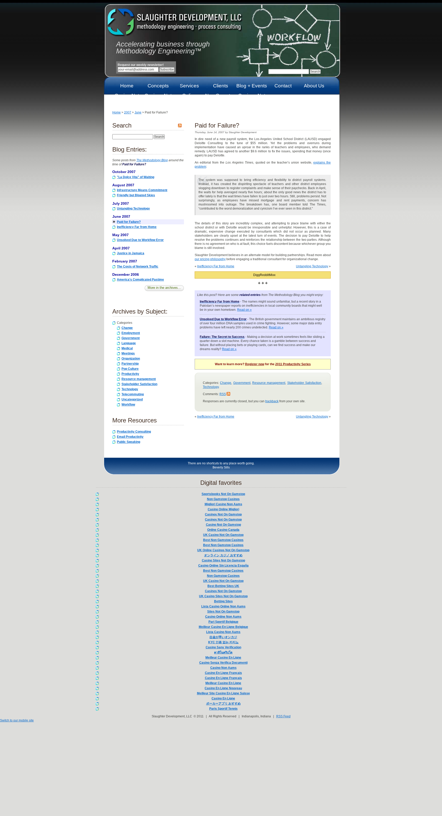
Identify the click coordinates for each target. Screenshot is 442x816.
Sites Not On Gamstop (223, 611)
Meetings (128, 353)
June (138, 112)
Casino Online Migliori (223, 509)
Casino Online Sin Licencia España (223, 565)
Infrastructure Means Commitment (142, 190)
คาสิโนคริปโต (223, 652)
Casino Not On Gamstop (127, 98)
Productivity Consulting (134, 431)
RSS (222, 394)
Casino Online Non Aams (223, 616)
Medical (127, 348)
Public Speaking (128, 442)
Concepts (158, 85)
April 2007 (121, 248)
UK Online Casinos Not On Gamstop (223, 550)
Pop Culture (130, 369)
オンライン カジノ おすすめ (223, 555)
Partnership (130, 363)
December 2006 (125, 274)
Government (130, 338)
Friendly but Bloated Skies (136, 195)
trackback (272, 401)
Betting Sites (223, 601)
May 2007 (120, 235)
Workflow (128, 404)
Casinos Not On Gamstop (158, 98)
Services (189, 85)
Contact (283, 85)
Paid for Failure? (129, 222)
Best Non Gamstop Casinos (223, 540)
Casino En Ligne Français (223, 673)
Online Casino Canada (223, 530)
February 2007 (124, 261)
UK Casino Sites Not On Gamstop (223, 596)
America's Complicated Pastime (140, 279)
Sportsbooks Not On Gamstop (223, 494)
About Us (314, 85)
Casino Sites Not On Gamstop (223, 560)
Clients (220, 85)
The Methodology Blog (152, 160)
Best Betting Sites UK (223, 586)
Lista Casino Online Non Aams (223, 606)
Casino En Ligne (223, 698)
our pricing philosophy (210, 259)
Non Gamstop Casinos (223, 499)
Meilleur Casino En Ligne (223, 657)
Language (128, 343)
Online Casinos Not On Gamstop (189, 100)
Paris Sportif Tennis (223, 708)
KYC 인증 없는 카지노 (223, 642)
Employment (130, 333)
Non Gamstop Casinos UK (220, 98)
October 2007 (124, 172)
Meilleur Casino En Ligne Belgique (223, 627)
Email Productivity (130, 437)
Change (127, 328)
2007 (127, 112)
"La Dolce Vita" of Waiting (135, 177)
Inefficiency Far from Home (137, 227)
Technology (129, 389)
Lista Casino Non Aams (223, 632)
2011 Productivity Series (293, 364)
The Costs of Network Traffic (137, 266)
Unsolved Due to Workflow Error (140, 240)
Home (127, 85)
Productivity (130, 374)
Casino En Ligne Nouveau (223, 688)
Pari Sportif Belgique (223, 622)
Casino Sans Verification (223, 647)
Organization (130, 358)
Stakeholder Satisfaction (139, 384)
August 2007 (123, 185)
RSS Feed (283, 716)
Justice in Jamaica (130, 253)
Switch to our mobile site (17, 720)
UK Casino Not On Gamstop (223, 535)
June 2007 (121, 216)
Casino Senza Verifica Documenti (223, 662)
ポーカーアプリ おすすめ (223, 703)
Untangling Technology (133, 208)
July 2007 (120, 203)
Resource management (138, 379)
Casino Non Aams (223, 668)
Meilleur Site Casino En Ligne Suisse (223, 693)
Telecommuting (132, 394)
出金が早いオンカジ (223, 637)
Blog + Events (251, 85)
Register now (254, 364)
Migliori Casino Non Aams (223, 504)
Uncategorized (132, 399)
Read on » (244, 310)
